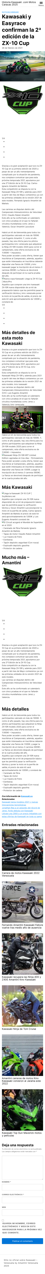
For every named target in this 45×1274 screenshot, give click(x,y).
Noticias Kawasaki (10, 12)
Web (4, 1207)
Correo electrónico (13, 1194)
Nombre (6, 1182)
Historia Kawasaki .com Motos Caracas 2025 (19, 3)
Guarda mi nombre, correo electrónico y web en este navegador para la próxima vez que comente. (22, 1228)
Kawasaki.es (27, 796)
